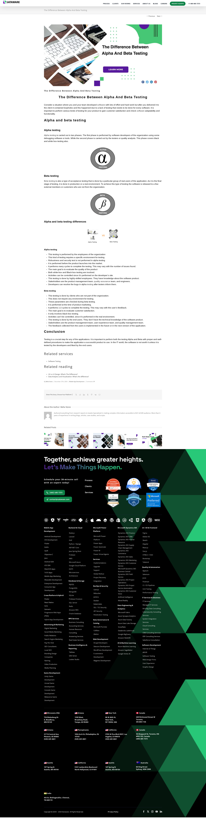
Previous (151, 16)
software (101, 105)
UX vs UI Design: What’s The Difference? (63, 374)
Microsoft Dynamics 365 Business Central (127, 570)
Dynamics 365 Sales (125, 557)
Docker (96, 600)
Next (158, 16)
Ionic (46, 606)
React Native (49, 602)
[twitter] (148, 812)
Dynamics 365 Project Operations (126, 581)
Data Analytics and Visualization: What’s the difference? (68, 376)
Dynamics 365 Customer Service (127, 564)
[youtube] (157, 812)
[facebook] (144, 812)
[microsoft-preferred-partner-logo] (153, 493)
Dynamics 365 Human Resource (126, 540)
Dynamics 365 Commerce (123, 552)
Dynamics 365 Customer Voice (127, 592)
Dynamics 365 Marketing (127, 560)
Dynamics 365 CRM (125, 537)
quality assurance (102, 281)
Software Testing (54, 361)
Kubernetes (98, 604)
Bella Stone (49, 381)
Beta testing (49, 181)
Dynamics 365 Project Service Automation (126, 586)
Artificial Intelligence (125, 597)
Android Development (52, 536)
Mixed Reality (123, 600)
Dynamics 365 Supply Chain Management (126, 546)
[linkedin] (161, 812)
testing (90, 284)
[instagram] (152, 812)
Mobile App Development (76, 381)
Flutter (46, 599)
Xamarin (47, 609)
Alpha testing (50, 135)
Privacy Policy (113, 812)
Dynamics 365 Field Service (125, 575)
